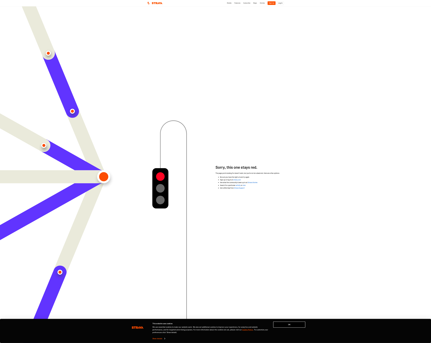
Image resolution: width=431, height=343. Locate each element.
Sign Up (271, 3)
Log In (280, 3)
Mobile (229, 3)
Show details (157, 339)
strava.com (237, 180)
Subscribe (246, 3)
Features (237, 3)
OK (289, 324)
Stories (262, 3)
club (244, 185)
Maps (255, 3)
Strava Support (239, 188)
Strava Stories (252, 182)
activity (238, 185)
